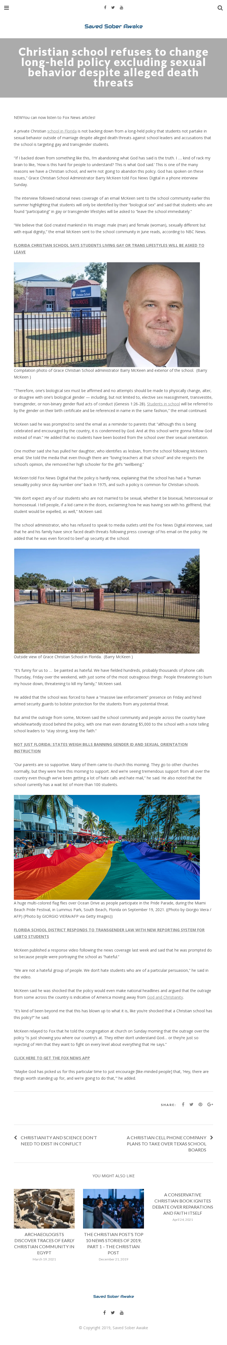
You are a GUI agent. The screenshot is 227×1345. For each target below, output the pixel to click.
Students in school (163, 403)
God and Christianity (165, 997)
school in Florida (62, 131)
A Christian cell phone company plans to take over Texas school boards (166, 1143)
